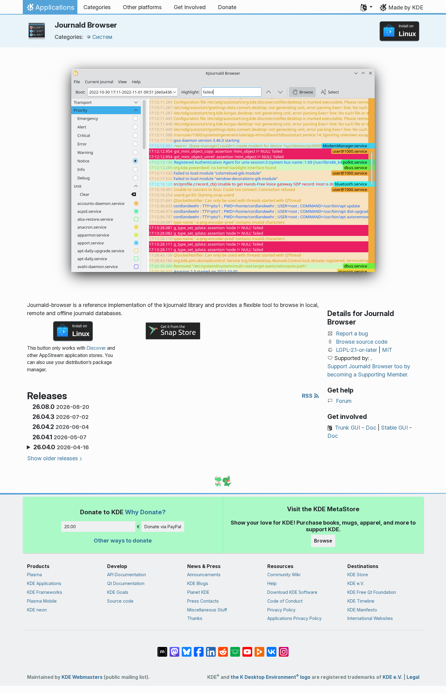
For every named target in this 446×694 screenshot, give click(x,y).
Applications (49, 9)
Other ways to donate (123, 540)
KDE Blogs (197, 583)
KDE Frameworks (44, 592)
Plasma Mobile (42, 601)
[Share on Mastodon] (174, 649)
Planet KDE (198, 592)
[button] (366, 7)
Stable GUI (394, 427)
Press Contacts (203, 601)
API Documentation (126, 574)
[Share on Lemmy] (235, 649)
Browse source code (361, 341)
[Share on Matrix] (162, 649)
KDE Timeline (360, 601)
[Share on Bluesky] (186, 649)
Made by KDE (405, 7)
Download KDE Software (292, 592)
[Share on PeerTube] (259, 649)
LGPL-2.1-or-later (356, 350)
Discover (96, 348)
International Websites (370, 618)
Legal (413, 677)
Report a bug (352, 333)
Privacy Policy (281, 609)
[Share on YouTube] (247, 649)
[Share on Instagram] (284, 649)
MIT (387, 350)
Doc (371, 427)
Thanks (194, 618)
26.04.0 (61, 447)
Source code (120, 601)
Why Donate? (145, 512)
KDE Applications (44, 583)
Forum (344, 401)
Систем (102, 37)
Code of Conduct (284, 601)
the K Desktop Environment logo (270, 677)
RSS (308, 396)
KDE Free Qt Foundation (371, 592)
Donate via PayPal (162, 526)
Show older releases (52, 458)
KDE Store (357, 574)
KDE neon (37, 609)
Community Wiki (283, 574)
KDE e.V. (355, 583)
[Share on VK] (271, 649)
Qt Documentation (125, 583)
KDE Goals (117, 592)
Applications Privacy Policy (294, 618)
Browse (323, 541)
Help (272, 583)
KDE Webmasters (82, 677)
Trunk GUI (347, 427)
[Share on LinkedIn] (211, 649)
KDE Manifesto (362, 609)
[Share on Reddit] (223, 649)
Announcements (204, 574)
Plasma (34, 574)
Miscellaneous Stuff (207, 609)
